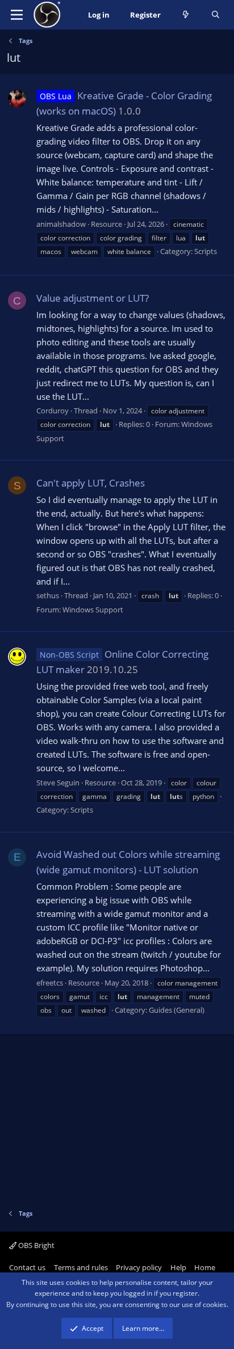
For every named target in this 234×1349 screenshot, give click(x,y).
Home (204, 1267)
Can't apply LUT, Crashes (90, 482)
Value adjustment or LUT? (92, 298)
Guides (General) (176, 1010)
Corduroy (52, 410)
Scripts (205, 251)
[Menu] (16, 14)
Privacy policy (139, 1267)
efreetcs (49, 983)
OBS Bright (35, 1245)
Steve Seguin (58, 782)
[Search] (215, 15)
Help (178, 1267)
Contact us (27, 1267)
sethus (47, 595)
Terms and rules (81, 1267)
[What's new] (186, 15)
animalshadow (61, 224)
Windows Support (92, 609)
